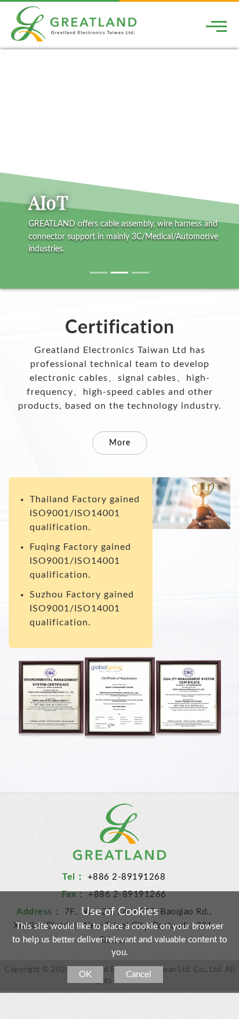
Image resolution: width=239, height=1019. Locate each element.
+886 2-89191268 (127, 877)
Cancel (138, 974)
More (120, 442)
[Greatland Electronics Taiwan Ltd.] (74, 23)
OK (85, 974)
